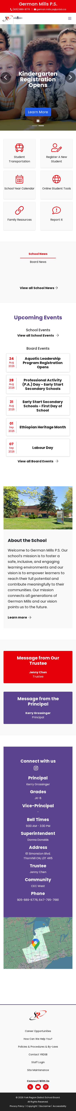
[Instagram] (46, 1087)
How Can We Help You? (38, 1039)
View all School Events (36, 335)
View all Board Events (36, 461)
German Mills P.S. (38, 4)
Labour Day (42, 447)
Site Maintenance (38, 1070)
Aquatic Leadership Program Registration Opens (43, 363)
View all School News (37, 288)
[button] (5, 77)
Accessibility (59, 1106)
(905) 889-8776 (21, 9)
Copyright (31, 1106)
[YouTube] (38, 1087)
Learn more (17, 617)
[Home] (8, 18)
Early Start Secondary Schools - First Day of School (43, 406)
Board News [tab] (38, 262)
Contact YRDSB (38, 1054)
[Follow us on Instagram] (38, 768)
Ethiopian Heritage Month (43, 427)
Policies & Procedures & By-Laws (38, 1046)
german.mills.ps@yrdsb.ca (51, 9)
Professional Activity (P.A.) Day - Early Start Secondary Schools (42, 384)
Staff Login (38, 1062)
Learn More (38, 112)
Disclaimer (45, 1106)
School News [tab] (38, 254)
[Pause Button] (38, 121)
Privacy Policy (17, 1106)
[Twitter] (30, 1087)
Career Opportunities (38, 1031)
